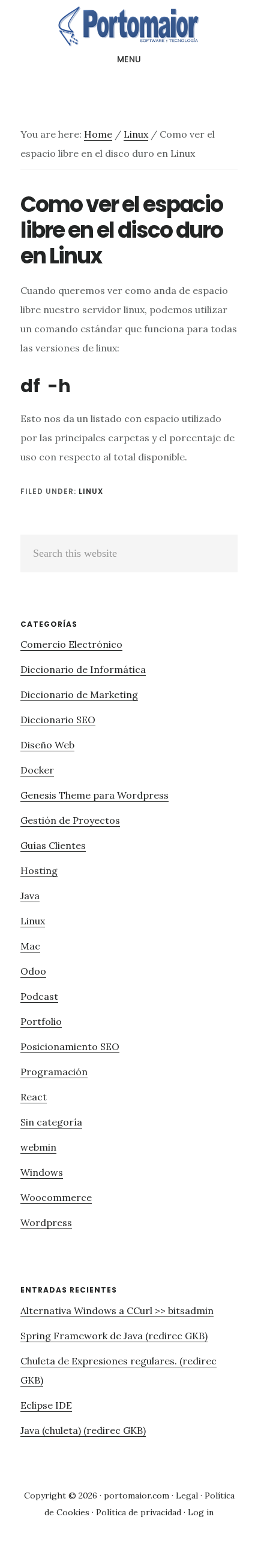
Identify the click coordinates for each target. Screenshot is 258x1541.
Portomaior (129, 26)
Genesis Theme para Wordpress (94, 795)
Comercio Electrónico (71, 644)
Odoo (33, 971)
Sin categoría (51, 1122)
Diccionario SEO (57, 720)
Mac (30, 946)
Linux (91, 491)
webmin (38, 1147)
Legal (187, 1495)
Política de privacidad (138, 1512)
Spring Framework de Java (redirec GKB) (114, 1336)
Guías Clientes (53, 845)
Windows (41, 1172)
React (33, 1097)
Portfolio (41, 1021)
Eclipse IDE (46, 1405)
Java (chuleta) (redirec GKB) (83, 1430)
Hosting (39, 870)
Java (30, 896)
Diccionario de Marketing (79, 694)
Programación (54, 1072)
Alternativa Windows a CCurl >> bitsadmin (117, 1310)
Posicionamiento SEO (69, 1046)
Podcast (39, 996)
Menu (129, 59)
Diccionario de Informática (83, 669)
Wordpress (46, 1222)
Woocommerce (56, 1197)
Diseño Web (47, 745)
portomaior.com (136, 1495)
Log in (201, 1512)
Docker (37, 770)
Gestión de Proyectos (70, 820)
